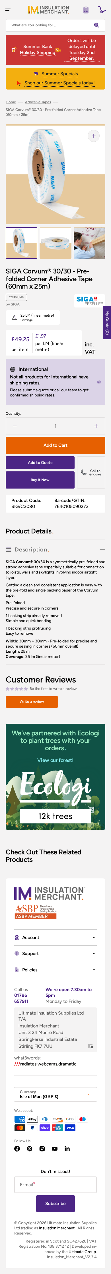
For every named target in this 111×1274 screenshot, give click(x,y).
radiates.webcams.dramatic (45, 1064)
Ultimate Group (82, 1251)
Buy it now (40, 480)
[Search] (98, 25)
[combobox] (55, 25)
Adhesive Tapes (38, 102)
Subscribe (55, 1203)
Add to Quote (40, 462)
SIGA (15, 304)
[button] (8, 9)
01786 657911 (21, 998)
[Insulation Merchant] (49, 9)
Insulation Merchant (57, 1228)
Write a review (32, 701)
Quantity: (13, 413)
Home (11, 102)
